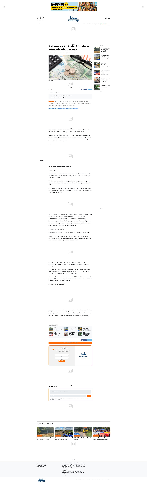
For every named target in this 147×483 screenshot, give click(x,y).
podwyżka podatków (63, 108)
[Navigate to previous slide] (4, 7)
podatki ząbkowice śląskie (54, 108)
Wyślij (88, 395)
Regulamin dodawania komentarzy (93, 479)
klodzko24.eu (77, 469)
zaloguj (61, 361)
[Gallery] (73, 6)
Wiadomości (51, 101)
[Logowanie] (108, 18)
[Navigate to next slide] (142, 7)
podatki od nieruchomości (73, 108)
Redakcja (78, 479)
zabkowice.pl (64, 470)
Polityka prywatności (105, 479)
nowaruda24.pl (71, 469)
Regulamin (83, 479)
